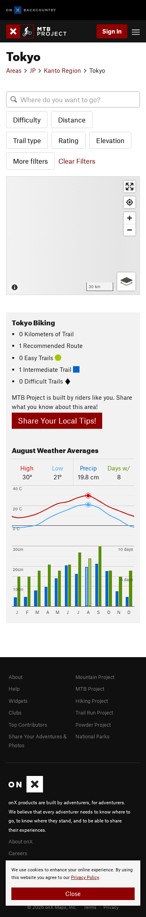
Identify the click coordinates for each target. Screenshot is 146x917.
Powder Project (93, 724)
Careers (18, 853)
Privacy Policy (85, 877)
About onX (21, 841)
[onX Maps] (26, 790)
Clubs (15, 712)
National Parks (92, 736)
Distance (72, 120)
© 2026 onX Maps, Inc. (52, 907)
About (15, 677)
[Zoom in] (129, 218)
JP (33, 70)
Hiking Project (91, 701)
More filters (30, 161)
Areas (13, 70)
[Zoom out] (129, 230)
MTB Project (89, 688)
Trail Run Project (94, 712)
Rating (68, 140)
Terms (90, 907)
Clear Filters (76, 161)
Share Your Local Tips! (57, 420)
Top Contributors (28, 724)
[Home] (40, 31)
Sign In (112, 31)
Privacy (111, 907)
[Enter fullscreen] (129, 186)
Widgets (18, 701)
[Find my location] (129, 202)
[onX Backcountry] (31, 10)
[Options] (126, 281)
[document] (73, 883)
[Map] (73, 236)
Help (14, 688)
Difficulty (27, 120)
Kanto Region (62, 70)
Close (73, 893)
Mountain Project (94, 677)
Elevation (110, 140)
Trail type (27, 140)
